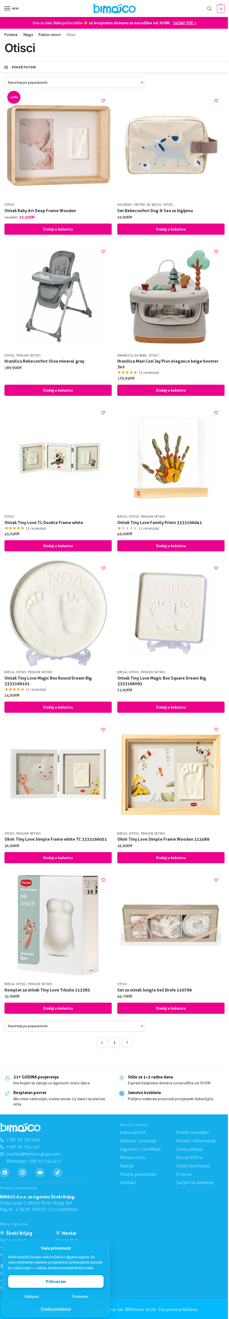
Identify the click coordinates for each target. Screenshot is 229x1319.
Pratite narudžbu (192, 1132)
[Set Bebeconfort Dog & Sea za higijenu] (171, 145)
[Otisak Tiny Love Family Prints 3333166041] (171, 457)
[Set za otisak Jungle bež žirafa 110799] (171, 925)
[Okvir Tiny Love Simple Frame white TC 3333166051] (58, 774)
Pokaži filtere (24, 67)
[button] (220, 9)
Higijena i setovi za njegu (139, 205)
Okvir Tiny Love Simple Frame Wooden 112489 (163, 839)
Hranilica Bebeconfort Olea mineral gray (44, 361)
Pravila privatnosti (56, 1308)
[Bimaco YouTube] (40, 1172)
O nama (183, 1174)
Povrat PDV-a (189, 1157)
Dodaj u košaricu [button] (58, 229)
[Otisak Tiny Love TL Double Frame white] (58, 457)
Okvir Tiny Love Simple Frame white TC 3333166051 (55, 839)
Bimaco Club (132, 1157)
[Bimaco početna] (20, 1127)
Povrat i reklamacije (196, 1140)
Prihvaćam (56, 1281)
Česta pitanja (189, 1149)
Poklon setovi (50, 34)
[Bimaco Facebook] (4, 1172)
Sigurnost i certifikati (140, 1149)
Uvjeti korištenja (193, 1165)
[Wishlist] (103, 100)
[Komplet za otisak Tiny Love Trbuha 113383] (58, 925)
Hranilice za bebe (132, 355)
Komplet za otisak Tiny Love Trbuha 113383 (47, 990)
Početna (11, 34)
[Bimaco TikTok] (57, 1172)
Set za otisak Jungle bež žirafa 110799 (154, 990)
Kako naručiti (133, 1132)
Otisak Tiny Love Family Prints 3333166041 (159, 522)
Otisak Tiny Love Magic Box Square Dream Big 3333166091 (161, 680)
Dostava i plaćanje (138, 1140)
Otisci (9, 205)
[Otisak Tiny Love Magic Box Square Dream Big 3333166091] (171, 613)
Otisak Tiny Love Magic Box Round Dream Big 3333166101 (48, 680)
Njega (28, 34)
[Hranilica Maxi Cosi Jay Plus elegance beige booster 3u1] (171, 296)
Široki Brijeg (19, 1233)
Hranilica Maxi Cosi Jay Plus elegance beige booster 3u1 (167, 363)
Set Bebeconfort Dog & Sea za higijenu (155, 210)
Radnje (127, 1165)
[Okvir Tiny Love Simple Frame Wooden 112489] (171, 774)
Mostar (69, 1233)
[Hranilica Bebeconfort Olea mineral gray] (58, 296)
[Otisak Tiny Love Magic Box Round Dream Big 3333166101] (58, 613)
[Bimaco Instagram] (22, 1172)
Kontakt (128, 1182)
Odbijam (31, 1296)
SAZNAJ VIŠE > (184, 23)
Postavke (80, 1296)
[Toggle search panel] (209, 8)
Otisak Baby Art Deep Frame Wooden (40, 210)
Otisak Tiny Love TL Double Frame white (43, 522)
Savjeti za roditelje (195, 1182)
